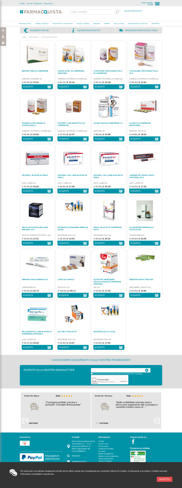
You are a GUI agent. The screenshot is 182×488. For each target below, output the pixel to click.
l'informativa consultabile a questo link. (37, 474)
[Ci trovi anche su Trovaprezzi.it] (25, 443)
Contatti (101, 441)
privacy (140, 373)
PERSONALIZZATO (25, 23)
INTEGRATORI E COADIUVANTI (63, 23)
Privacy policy (103, 446)
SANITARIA (96, 23)
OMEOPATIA (155, 23)
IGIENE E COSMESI (83, 23)
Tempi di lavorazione (105, 459)
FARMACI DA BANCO (42, 23)
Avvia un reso (103, 444)
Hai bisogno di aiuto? (88, 30)
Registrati (38, 3)
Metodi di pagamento (105, 454)
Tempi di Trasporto (105, 461)
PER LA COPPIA (119, 23)
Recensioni (48, 3)
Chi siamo (102, 451)
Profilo (22, 3)
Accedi (30, 3)
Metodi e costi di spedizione (108, 456)
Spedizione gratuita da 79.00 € (141, 30)
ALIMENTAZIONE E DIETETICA (137, 23)
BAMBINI (107, 23)
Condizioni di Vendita (105, 449)
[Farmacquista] (41, 11)
